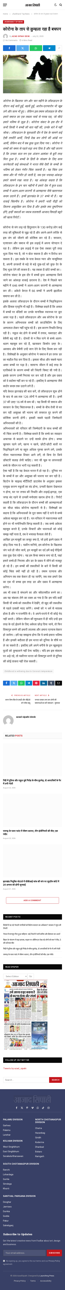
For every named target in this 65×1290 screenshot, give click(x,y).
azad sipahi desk (21, 36)
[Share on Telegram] (49, 48)
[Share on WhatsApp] (36, 48)
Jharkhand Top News (13, 22)
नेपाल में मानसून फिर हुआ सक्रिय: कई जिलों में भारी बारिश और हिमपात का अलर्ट (31, 934)
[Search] (60, 5)
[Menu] (5, 5)
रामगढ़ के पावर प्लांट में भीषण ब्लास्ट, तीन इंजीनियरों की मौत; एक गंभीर (28, 954)
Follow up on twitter (17, 1060)
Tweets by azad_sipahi (14, 1068)
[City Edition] (26, 1014)
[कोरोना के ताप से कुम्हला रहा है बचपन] (32, 74)
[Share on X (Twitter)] (22, 48)
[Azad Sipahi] (32, 5)
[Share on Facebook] (9, 48)
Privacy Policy (54, 1261)
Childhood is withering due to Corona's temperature (28, 671)
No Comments (12, 40)
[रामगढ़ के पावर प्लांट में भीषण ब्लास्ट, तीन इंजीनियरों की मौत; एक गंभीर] (32, 810)
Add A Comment (32, 900)
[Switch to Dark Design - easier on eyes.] (55, 4)
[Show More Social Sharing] (59, 48)
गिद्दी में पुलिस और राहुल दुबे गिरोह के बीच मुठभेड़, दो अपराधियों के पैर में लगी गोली (31, 948)
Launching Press (47, 1276)
